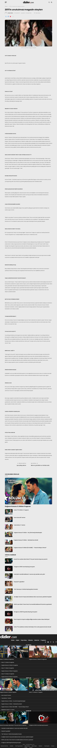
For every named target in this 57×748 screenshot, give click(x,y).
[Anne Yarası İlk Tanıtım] (9, 519)
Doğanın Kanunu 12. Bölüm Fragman (18, 506)
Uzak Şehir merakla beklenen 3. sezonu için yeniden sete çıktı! (29, 574)
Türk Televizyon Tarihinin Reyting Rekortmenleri (26, 589)
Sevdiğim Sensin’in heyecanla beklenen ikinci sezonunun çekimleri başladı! (33, 596)
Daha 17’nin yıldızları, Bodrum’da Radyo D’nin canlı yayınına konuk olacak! (32, 627)
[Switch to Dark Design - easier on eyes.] (49, 2)
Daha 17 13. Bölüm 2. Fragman (21, 510)
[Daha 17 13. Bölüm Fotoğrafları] (14, 652)
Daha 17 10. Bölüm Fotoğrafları (7, 673)
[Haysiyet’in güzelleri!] (9, 583)
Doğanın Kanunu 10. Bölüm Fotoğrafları (9, 665)
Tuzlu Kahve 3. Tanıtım (19, 525)
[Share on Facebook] (8, 16)
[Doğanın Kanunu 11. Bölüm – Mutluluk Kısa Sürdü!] (9, 542)
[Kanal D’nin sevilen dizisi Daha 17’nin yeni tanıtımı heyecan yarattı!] (9, 561)
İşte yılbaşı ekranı (21, 465)
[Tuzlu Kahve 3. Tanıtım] (9, 526)
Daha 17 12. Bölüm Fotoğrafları (7, 662)
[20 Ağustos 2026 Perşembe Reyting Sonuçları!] (9, 613)
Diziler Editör (10, 13)
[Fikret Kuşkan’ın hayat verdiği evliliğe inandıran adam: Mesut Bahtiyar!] (9, 621)
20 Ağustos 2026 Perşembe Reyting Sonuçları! (25, 612)
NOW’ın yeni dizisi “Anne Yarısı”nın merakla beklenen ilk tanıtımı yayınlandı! (33, 604)
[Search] (51, 2)
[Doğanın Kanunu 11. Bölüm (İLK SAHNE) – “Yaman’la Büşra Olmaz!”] (9, 549)
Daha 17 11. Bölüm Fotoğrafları (7, 668)
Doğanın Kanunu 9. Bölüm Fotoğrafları (9, 671)
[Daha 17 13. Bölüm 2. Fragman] (9, 511)
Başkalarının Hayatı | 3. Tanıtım (7, 709)
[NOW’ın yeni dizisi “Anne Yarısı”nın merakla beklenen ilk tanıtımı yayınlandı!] (9, 606)
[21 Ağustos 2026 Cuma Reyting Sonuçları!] (9, 568)
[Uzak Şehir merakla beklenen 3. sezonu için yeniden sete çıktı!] (9, 576)
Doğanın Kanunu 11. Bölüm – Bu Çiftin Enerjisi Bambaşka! (28, 532)
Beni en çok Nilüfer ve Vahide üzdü (40, 465)
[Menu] (6, 2)
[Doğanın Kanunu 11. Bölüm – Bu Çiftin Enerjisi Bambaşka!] (9, 534)
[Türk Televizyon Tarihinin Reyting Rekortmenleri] (9, 591)
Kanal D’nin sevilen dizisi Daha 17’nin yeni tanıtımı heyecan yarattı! (30, 559)
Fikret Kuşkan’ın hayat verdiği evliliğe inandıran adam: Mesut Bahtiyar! (31, 619)
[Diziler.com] (28, 2)
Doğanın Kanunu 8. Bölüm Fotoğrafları (9, 676)
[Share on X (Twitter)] (6, 16)
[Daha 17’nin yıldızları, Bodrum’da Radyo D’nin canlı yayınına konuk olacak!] (9, 628)
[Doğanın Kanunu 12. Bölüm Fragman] (28, 491)
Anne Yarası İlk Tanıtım (19, 517)
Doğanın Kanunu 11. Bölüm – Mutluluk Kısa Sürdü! (26, 540)
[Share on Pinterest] (10, 16)
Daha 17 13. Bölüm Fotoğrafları (7, 659)
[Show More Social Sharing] (13, 16)
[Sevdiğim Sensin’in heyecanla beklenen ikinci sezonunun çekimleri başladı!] (9, 598)
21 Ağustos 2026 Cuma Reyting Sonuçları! (24, 566)
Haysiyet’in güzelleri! (19, 581)
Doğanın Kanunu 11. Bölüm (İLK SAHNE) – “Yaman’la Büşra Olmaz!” (30, 547)
